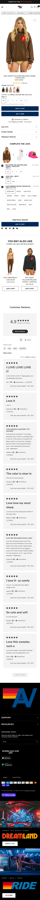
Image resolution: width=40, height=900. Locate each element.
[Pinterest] (10, 228)
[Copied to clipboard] (17, 228)
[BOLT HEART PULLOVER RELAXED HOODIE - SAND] (10, 90)
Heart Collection (8, 13)
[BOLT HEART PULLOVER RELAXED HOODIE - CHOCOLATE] (18, 90)
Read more (13, 449)
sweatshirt (22, 348)
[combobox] (28, 357)
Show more (7, 353)
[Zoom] (34, 20)
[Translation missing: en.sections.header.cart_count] (37, 7)
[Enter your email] (37, 742)
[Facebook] (2, 228)
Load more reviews (20, 675)
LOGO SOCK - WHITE (22, 176)
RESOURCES (7, 724)
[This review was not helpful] (31, 386)
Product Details (7, 132)
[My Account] (34, 7)
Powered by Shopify (29, 790)
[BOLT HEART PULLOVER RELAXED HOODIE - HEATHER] (7, 90)
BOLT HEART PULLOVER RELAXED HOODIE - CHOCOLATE (22, 165)
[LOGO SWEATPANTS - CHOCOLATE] (10, 261)
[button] (10, 843)
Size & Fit (4, 127)
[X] (6, 228)
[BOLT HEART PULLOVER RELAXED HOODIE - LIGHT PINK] (14, 90)
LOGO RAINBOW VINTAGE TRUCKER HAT (22, 186)
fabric (15, 348)
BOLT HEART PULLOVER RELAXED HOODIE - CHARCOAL (29, 280)
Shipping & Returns (8, 137)
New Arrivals (21, 13)
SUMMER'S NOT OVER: (20, 1)
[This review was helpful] (28, 386)
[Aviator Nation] (20, 824)
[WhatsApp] (14, 228)
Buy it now (20, 114)
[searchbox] (11, 339)
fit (4, 348)
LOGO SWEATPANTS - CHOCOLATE (10, 279)
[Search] (31, 7)
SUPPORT (6, 718)
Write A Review (20, 331)
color (9, 348)
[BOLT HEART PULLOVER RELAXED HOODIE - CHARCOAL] (3, 90)
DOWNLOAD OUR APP (10, 752)
